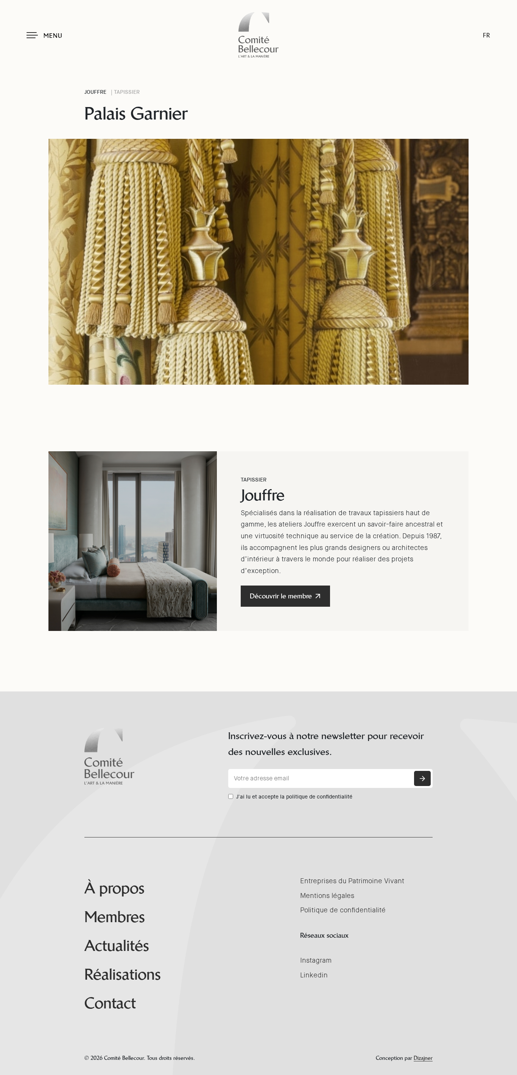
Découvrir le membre (281, 596)
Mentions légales (327, 895)
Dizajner (423, 1058)
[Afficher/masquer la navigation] (32, 35)
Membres (114, 917)
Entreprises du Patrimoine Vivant (352, 880)
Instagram (316, 960)
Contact (110, 1003)
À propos (114, 888)
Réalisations (122, 974)
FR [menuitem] (486, 35)
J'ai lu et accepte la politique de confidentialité (294, 796)
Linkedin (314, 975)
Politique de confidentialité (343, 910)
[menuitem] (486, 35)
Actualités (116, 945)
